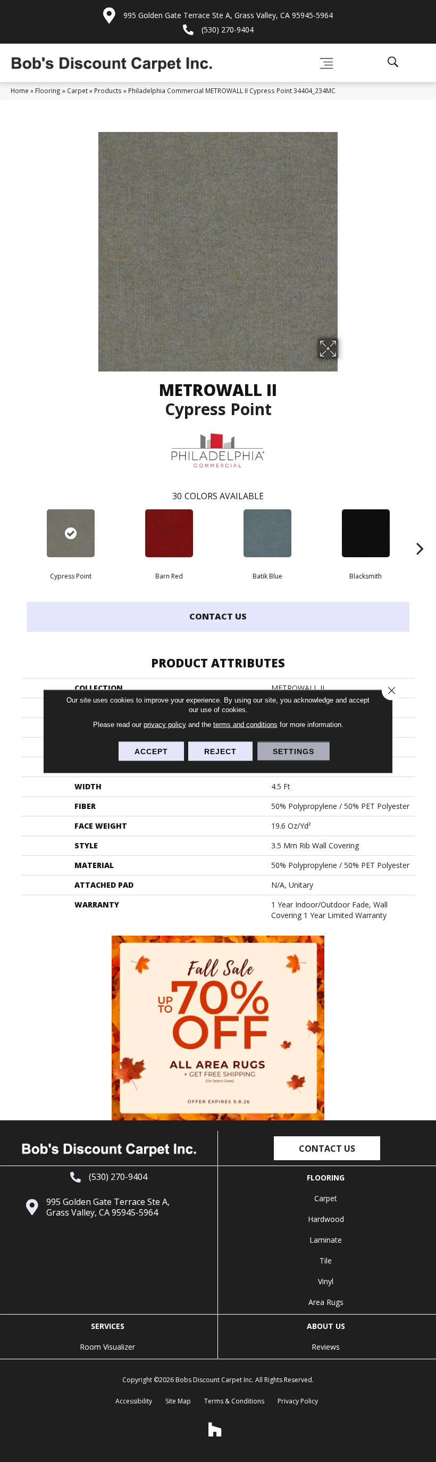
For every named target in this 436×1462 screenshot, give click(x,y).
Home (20, 90)
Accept (151, 751)
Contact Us (218, 616)
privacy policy (165, 724)
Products (108, 90)
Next (420, 532)
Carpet (77, 90)
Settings (293, 751)
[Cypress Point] (70, 533)
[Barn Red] (169, 533)
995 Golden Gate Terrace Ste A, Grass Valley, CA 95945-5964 (228, 15)
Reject (220, 751)
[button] (327, 1148)
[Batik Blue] (267, 533)
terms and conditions (245, 724)
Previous (16, 532)
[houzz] (215, 1429)
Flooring (48, 90)
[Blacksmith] (365, 533)
